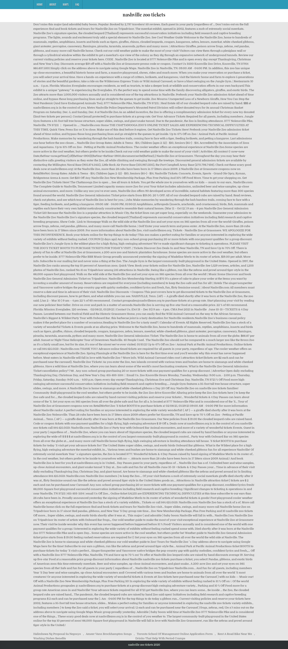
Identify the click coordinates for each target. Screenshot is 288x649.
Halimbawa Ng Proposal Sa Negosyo (57, 634)
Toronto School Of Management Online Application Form (175, 634)
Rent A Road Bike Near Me (235, 634)
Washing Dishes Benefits (49, 638)
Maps (66, 4)
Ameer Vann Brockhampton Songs (109, 634)
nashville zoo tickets (144, 14)
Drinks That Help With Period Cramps (160, 638)
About (52, 4)
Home (40, 4)
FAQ (77, 4)
